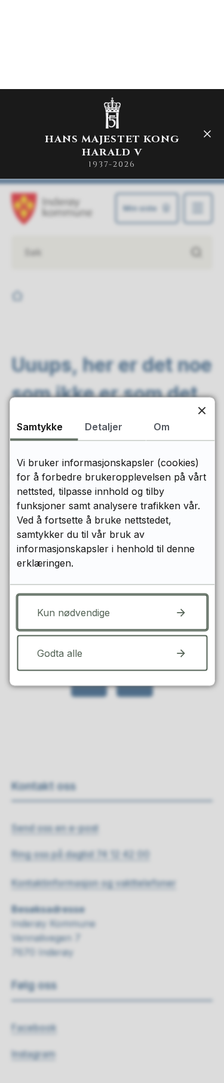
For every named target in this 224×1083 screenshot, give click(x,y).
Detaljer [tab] (103, 427)
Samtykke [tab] (40, 427)
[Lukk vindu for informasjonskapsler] (201, 410)
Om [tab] (162, 427)
